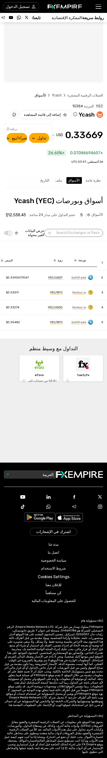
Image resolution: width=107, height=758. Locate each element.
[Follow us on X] (27, 18)
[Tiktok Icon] (15, 507)
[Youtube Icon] (15, 497)
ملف (58, 180)
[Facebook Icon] (66, 497)
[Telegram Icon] (66, 507)
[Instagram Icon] (92, 507)
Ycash (57, 95)
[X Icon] (92, 497)
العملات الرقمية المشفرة (85, 95)
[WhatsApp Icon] (41, 507)
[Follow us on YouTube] (11, 18)
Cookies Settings (53, 576)
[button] (98, 6)
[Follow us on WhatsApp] (19, 18)
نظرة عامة (93, 180)
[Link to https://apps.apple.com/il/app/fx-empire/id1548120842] (69, 518)
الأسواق (74, 180)
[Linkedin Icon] (41, 497)
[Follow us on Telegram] (3, 18)
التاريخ (44, 180)
